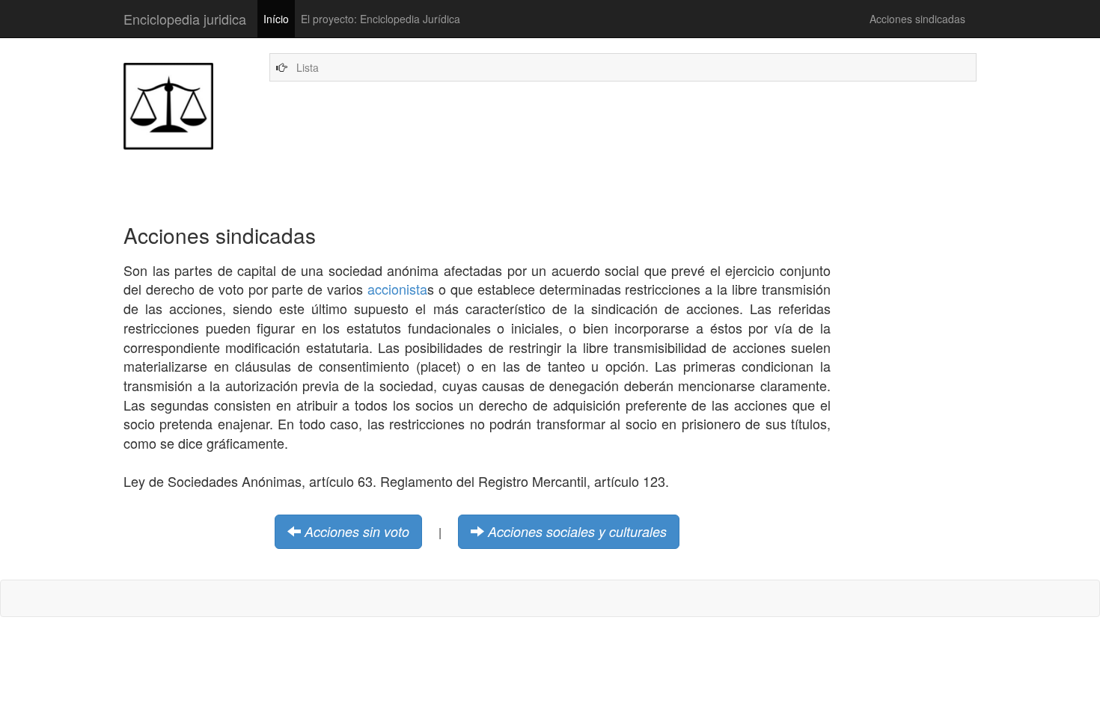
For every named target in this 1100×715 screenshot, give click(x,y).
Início (276, 18)
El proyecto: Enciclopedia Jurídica (380, 18)
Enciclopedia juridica (184, 18)
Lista (307, 67)
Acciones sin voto (357, 531)
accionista (397, 288)
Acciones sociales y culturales (577, 531)
